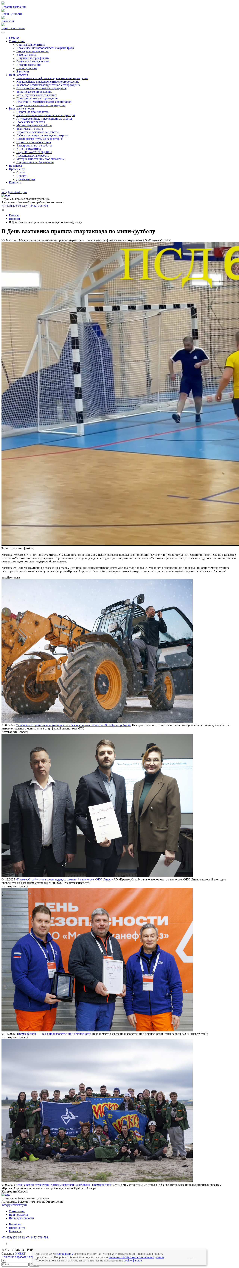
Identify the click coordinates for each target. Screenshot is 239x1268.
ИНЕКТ (20, 1253)
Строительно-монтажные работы (37, 132)
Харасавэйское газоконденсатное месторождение (47, 81)
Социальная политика (30, 44)
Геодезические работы (30, 122)
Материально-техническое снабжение (40, 159)
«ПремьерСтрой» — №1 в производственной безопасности (53, 1033)
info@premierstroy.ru (14, 192)
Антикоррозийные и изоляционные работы (44, 118)
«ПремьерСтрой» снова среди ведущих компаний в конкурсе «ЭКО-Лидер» (64, 879)
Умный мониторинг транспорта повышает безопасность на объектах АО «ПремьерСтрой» (73, 725)
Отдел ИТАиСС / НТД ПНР (34, 152)
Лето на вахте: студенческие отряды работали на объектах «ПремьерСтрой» (64, 1184)
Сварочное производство (32, 111)
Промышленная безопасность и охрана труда (45, 48)
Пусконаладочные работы (32, 155)
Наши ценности (26, 68)
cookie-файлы (65, 1253)
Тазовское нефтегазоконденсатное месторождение (48, 85)
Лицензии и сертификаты (32, 58)
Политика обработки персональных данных (29, 1256)
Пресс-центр (17, 169)
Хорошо (191, 1258)
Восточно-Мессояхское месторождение (41, 88)
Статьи (20, 172)
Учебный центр (26, 54)
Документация (25, 179)
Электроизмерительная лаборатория (39, 138)
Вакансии (22, 71)
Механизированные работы (34, 125)
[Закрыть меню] (2, 189)
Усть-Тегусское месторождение (36, 95)
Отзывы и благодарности (32, 61)
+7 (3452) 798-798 (37, 205)
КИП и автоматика (28, 148)
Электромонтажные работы (34, 145)
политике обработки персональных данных (136, 1257)
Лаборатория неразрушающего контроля (42, 135)
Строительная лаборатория (33, 142)
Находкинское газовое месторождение (40, 105)
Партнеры (15, 165)
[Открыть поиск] (2, 210)
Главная (14, 37)
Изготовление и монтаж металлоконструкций (45, 115)
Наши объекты (18, 74)
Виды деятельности (21, 108)
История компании (28, 64)
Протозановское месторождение (37, 98)
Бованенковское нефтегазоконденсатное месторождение (52, 78)
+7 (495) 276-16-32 (13, 205)
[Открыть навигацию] (2, 32)
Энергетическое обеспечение (35, 162)
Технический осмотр (29, 128)
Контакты (15, 182)
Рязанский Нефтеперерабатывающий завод (43, 101)
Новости (21, 175)
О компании (17, 41)
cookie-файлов (133, 1260)
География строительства (32, 51)
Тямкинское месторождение (34, 91)
